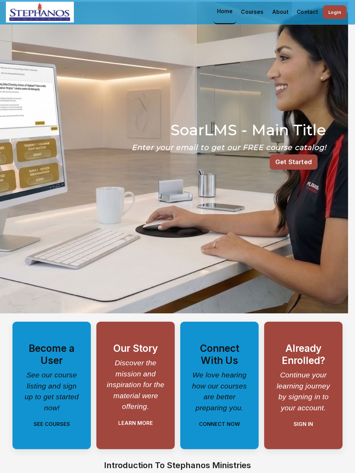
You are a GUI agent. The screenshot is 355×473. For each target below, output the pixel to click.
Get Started (293, 162)
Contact (307, 12)
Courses (252, 12)
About (280, 12)
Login (334, 12)
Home (225, 11)
